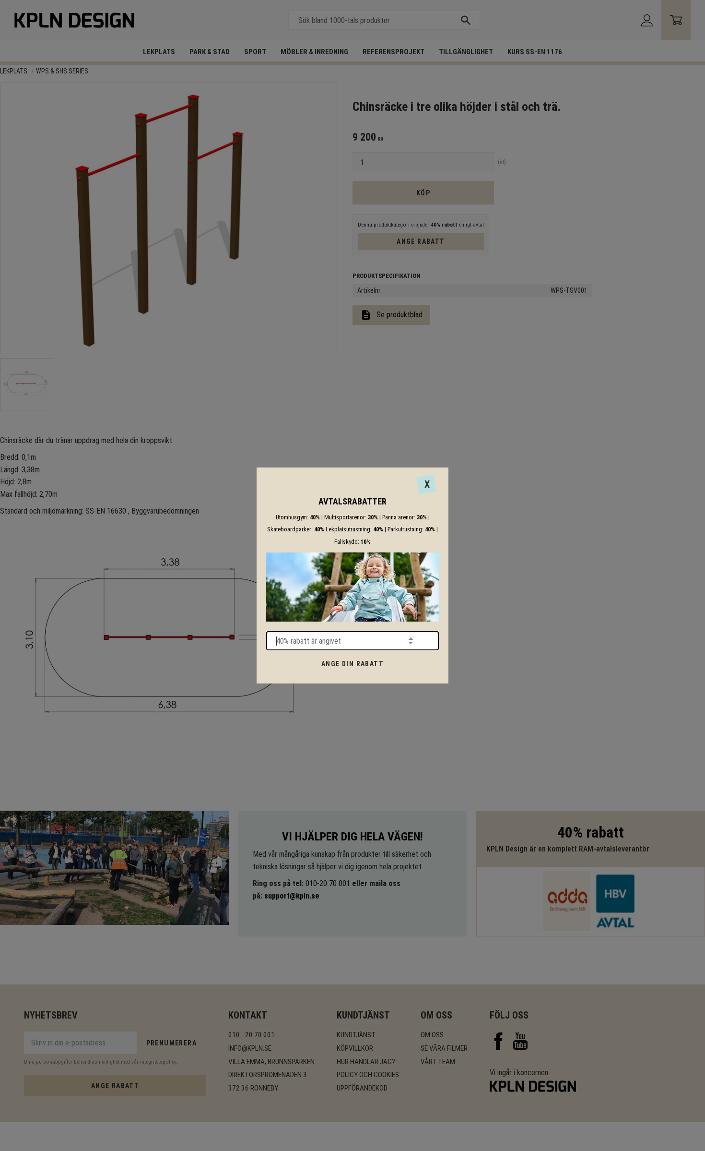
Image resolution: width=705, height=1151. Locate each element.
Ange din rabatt (352, 664)
